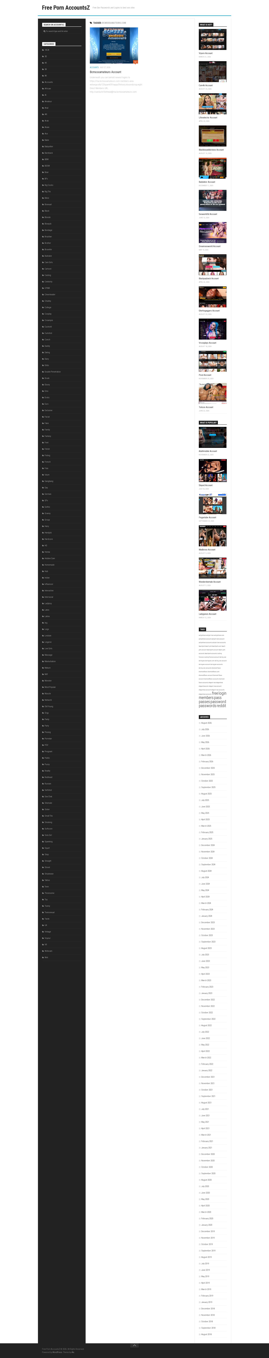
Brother (48, 243)
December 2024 (208, 845)
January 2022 (206, 1070)
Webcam (48, 951)
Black (47, 211)
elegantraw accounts (205, 694)
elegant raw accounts (217, 690)
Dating (47, 352)
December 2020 (208, 1154)
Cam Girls (49, 262)
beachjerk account (212, 650)
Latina (47, 616)
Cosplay (48, 314)
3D (46, 56)
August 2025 (206, 793)
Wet (46, 957)
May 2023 (205, 967)
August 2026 (206, 723)
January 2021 (206, 1147)
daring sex (223, 657)
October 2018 (207, 1321)
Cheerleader (50, 294)
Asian (47, 127)
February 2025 (207, 832)
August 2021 (206, 1102)
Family (47, 429)
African (48, 88)
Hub (46, 571)
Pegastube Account (207, 517)
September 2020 (208, 1173)
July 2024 (205, 877)
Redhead (48, 777)
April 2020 (205, 1205)
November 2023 (207, 929)
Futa (46, 468)
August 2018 (206, 1334)
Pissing (48, 732)
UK (46, 925)
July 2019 (205, 1263)
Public (47, 758)
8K (46, 75)
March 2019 (206, 1289)
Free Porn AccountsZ (66, 7)
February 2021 (207, 1141)
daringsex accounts (217, 664)
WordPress (57, 1352)
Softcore (48, 828)
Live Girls (48, 648)
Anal (46, 108)
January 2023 (206, 993)
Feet (46, 442)
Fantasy (48, 436)
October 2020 (207, 1167)
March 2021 (206, 1135)
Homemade (50, 565)
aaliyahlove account (205, 639)
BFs (46, 178)
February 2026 (207, 761)
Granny (47, 513)
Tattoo (47, 880)
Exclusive (48, 410)
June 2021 (205, 1115)
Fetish (47, 449)
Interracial (49, 597)
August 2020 (206, 1180)
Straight (48, 861)
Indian (47, 577)
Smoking (48, 822)
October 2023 (207, 935)
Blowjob (48, 223)
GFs (46, 500)
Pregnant (48, 751)
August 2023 (206, 948)
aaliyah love (210, 635)
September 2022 (208, 1019)
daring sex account (221, 661)
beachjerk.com (216, 646)
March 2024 (206, 903)
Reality (47, 771)
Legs (47, 629)
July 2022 (205, 1032)
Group (47, 520)
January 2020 (206, 1225)
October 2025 (207, 781)
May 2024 (205, 890)
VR (46, 944)
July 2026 (205, 729)
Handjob (48, 532)
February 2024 (207, 909)
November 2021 (207, 1083)
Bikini (47, 198)
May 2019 (205, 1276)
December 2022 (208, 999)
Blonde (48, 217)
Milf (46, 674)
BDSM (47, 166)
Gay (46, 487)
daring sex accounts (205, 668)
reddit (221, 705)
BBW (47, 159)
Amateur (48, 101)
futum (47, 474)
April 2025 (205, 819)
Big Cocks (49, 185)
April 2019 (205, 1283)
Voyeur (48, 938)
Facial (47, 417)
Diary (47, 359)
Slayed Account (206, 485)
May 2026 (205, 742)
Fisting (47, 455)
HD (46, 545)
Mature (48, 668)
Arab (47, 120)
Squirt (47, 848)
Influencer (49, 584)
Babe (47, 140)
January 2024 (206, 916)
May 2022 (205, 1044)
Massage (48, 655)
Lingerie (48, 642)
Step (47, 854)
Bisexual (48, 204)
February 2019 (207, 1295)
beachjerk (202, 646)
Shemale (48, 803)
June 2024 (205, 884)
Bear (47, 172)
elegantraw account (205, 690)
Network (48, 700)
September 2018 (208, 1328)
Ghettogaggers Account (209, 310)
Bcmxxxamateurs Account (105, 72)
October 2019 (207, 1244)
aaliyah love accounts (219, 642)
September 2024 (208, 864)
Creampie (49, 320)
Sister (47, 809)
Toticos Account (206, 407)
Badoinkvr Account (207, 182)
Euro (46, 404)
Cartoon (48, 269)
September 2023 (208, 941)
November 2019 (207, 1238)
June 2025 (205, 806)
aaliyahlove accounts (205, 642)
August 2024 (206, 871)
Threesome (49, 893)
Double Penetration (53, 371)
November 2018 (207, 1315)
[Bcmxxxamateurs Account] (114, 45)
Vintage (48, 931)
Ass (46, 133)
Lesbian (48, 635)
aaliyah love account (218, 639)
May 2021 (205, 1122)
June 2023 (205, 961)
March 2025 (206, 826)
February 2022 (207, 1064)
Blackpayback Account (209, 278)
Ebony (47, 384)
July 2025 (205, 800)
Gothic (47, 507)
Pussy (47, 764)
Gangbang (49, 481)
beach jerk (208, 646)
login (222, 693)
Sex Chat (48, 796)
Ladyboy (48, 603)
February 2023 (207, 987)
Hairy (47, 526)
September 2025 (208, 787)
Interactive (49, 590)
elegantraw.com (203, 686)
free (215, 693)
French (48, 462)
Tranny (47, 906)
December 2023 (208, 922)
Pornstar (48, 738)
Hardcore (49, 539)
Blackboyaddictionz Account (211, 149)
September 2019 (208, 1250)
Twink (47, 919)
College (48, 307)
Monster (48, 680)
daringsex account (204, 664)
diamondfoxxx (203, 672)
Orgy (47, 713)
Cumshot (48, 333)
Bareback (49, 153)
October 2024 (207, 858)
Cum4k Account (206, 85)
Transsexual (50, 912)
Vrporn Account (206, 53)
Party (47, 725)
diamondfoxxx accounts (211, 679)
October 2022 (207, 1012)
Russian (48, 783)
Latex (47, 610)
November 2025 (207, 774)
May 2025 (205, 813)
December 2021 (208, 1077)
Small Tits (49, 816)
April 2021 (205, 1128)
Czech (47, 339)
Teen (47, 886)
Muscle (48, 693)
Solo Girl (48, 835)
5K (46, 69)
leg (46, 622)
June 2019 (205, 1270)
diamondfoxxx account (206, 675)
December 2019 (208, 1231)
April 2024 (205, 896)
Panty (47, 719)
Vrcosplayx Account (207, 343)
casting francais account (211, 657)
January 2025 (206, 839)
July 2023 (205, 954)
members (206, 697)
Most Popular (50, 687)
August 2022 (206, 1025)
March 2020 (206, 1212)
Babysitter (49, 146)
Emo (46, 391)
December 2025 (208, 768)
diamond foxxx (216, 668)
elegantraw (219, 682)
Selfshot (48, 790)
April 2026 (205, 748)
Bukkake (48, 256)
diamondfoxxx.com (213, 672)
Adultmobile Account (208, 451)
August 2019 (206, 1257)
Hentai (47, 552)
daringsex (202, 661)
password (218, 701)
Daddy (47, 346)
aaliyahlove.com (219, 635)
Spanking (49, 841)
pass (218, 697)
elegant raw (212, 682)
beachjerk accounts (211, 653)
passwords (207, 705)
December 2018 (208, 1308)
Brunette (48, 249)
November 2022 (207, 1006)
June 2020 (205, 1193)
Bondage (48, 230)
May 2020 (205, 1199)
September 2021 (208, 1096)
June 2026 (205, 736)
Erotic (47, 397)
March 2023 (206, 980)
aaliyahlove (202, 635)
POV (46, 745)
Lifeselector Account (208, 117)
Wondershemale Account (210, 582)
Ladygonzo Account (207, 614)
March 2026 (206, 755)
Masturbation (50, 661)
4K (46, 63)
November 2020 (207, 1160)
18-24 (47, 50)
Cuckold (48, 326)
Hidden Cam (50, 558)
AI (45, 95)
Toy (46, 899)
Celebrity (48, 281)
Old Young (49, 706)
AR (46, 114)
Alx (73, 1352)
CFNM (47, 288)
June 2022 (205, 1038)
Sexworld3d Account (208, 214)
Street (47, 867)
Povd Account (205, 375)
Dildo (47, 365)
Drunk (47, 378)
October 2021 (207, 1090)
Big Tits (48, 191)
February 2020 (207, 1218)
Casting (48, 275)
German (48, 494)
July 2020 (205, 1186)
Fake (47, 423)
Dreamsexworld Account (210, 246)
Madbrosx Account (207, 549)
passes (204, 701)
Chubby (48, 301)
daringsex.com (209, 661)
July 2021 (205, 1109)
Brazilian (48, 236)
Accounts (94, 67)
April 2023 (205, 974)
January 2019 (206, 1302)
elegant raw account (215, 686)
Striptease (49, 874)
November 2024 (207, 851)
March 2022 (206, 1057)
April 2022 (205, 1051)
